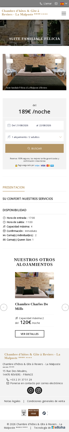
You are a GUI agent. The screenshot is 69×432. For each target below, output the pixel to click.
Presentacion (14, 187)
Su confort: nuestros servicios (28, 199)
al (37, 125)
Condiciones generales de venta (46, 401)
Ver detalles (30, 334)
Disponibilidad (14, 210)
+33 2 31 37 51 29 (21, 379)
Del (14, 125)
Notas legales (12, 401)
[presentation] (8, 72)
